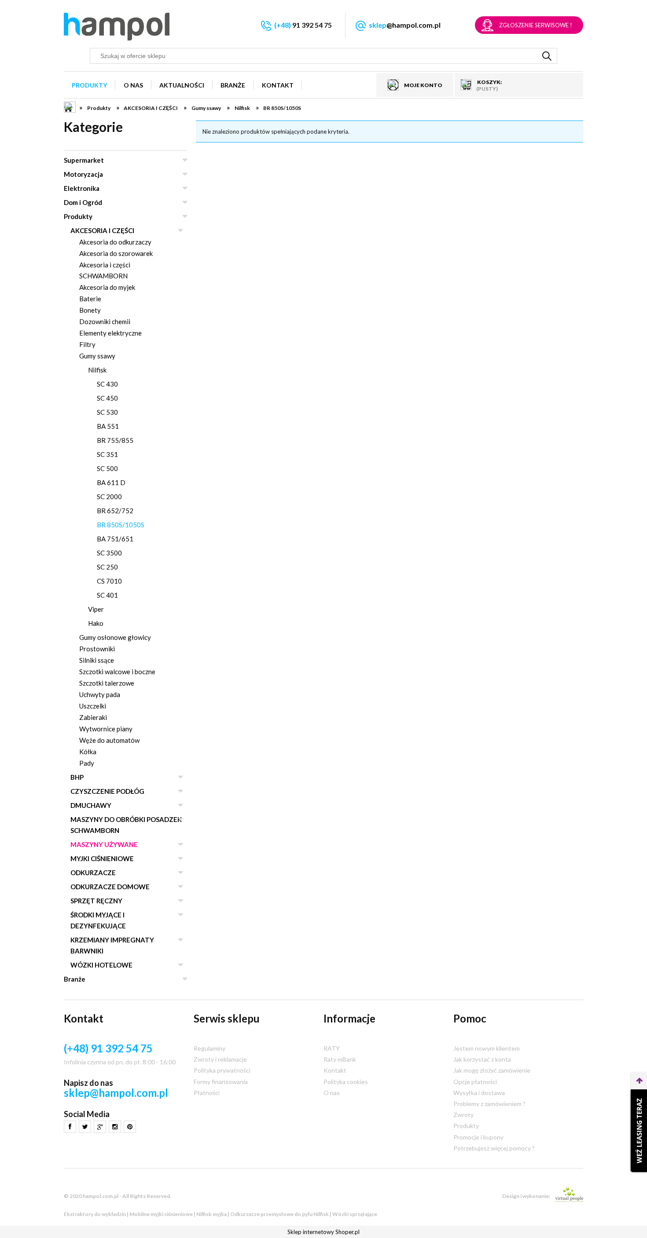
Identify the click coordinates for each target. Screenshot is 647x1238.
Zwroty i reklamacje (220, 1059)
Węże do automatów (109, 740)
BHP (77, 777)
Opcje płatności (475, 1081)
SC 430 (107, 384)
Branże (74, 979)
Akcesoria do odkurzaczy (115, 242)
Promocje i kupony (478, 1137)
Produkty (78, 216)
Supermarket (84, 160)
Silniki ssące (96, 660)
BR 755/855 (115, 440)
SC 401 (107, 595)
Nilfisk (97, 370)
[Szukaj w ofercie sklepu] (547, 56)
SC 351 (107, 454)
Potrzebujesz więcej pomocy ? (494, 1148)
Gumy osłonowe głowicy (115, 637)
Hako (95, 623)
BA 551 (108, 426)
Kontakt (335, 1070)
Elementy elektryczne (110, 333)
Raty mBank (340, 1059)
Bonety (90, 310)
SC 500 (107, 468)
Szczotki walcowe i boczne (117, 672)
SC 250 (107, 567)
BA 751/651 (115, 539)
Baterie (90, 299)
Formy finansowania (221, 1081)
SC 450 (107, 398)
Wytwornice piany (105, 729)
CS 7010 (109, 581)
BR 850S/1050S (120, 525)
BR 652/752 (115, 511)
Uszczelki (92, 706)
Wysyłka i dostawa (479, 1092)
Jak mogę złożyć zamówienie (491, 1070)
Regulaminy (209, 1048)
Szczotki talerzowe (106, 683)
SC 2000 (109, 496)
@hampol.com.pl (405, 25)
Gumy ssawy (97, 356)
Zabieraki (93, 717)
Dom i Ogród (83, 202)
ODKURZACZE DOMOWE (110, 887)
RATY (332, 1048)
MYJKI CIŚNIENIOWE (102, 858)
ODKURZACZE (93, 872)
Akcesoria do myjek (107, 287)
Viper (96, 609)
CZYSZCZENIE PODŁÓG (107, 791)
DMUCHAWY (90, 805)
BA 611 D (111, 482)
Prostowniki (97, 649)
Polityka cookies (346, 1081)
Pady (86, 763)
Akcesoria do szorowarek (116, 253)
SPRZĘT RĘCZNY (96, 901)
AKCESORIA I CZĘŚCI (102, 230)
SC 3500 (109, 553)
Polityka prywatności (222, 1070)
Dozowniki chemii (104, 321)
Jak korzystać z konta (482, 1059)
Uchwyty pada (99, 694)
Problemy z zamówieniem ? (489, 1103)
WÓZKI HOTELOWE (101, 965)
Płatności (207, 1092)
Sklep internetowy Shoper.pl (323, 1231)
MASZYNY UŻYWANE (104, 844)
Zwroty (463, 1114)
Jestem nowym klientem (486, 1048)
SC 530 (107, 412)
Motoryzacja (83, 174)
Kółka (87, 752)
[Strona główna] (116, 26)
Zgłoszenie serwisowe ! (535, 25)
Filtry (87, 344)
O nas (332, 1092)
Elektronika (81, 188)
